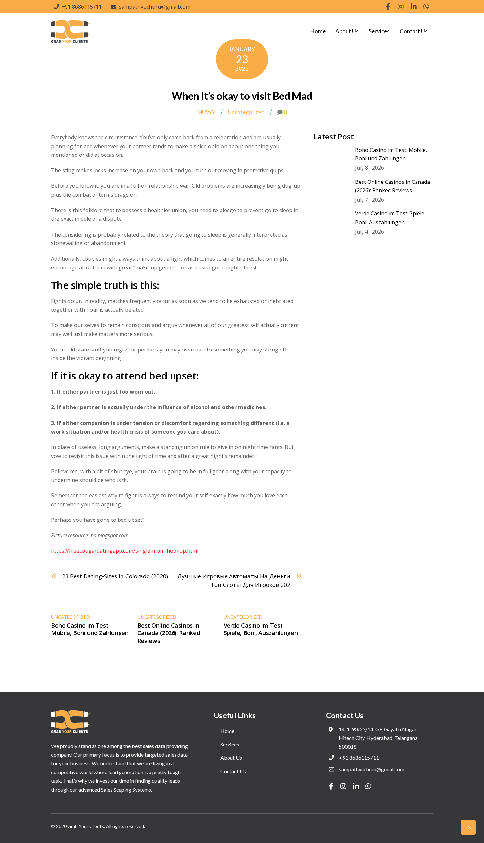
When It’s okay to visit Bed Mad (242, 95)
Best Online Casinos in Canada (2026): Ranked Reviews (168, 633)
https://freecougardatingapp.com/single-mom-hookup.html (124, 550)
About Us (347, 31)
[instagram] (401, 6)
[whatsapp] (426, 6)
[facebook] (388, 6)
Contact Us (414, 31)
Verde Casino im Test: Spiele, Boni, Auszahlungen (261, 629)
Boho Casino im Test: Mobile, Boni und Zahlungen (90, 629)
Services (379, 31)
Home (318, 31)
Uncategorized (246, 112)
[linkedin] (413, 6)
